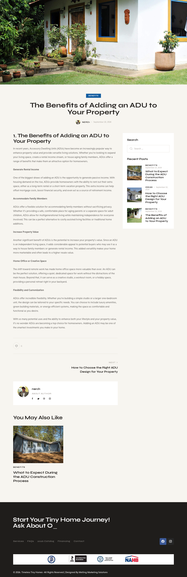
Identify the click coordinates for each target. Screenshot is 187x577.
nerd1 (36, 389)
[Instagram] (170, 541)
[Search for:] (148, 148)
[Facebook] (163, 541)
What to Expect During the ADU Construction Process (35, 477)
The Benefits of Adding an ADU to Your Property (156, 218)
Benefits (93, 96)
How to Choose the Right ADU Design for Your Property (156, 198)
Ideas (148, 187)
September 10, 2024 (153, 168)
